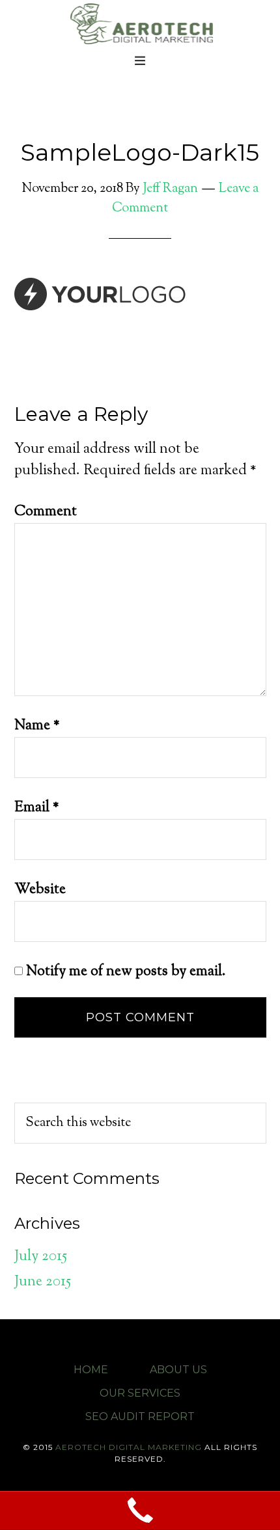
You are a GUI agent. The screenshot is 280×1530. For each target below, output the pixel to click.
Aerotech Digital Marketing (140, 23)
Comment (45, 512)
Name (37, 726)
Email (36, 808)
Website (40, 889)
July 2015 (40, 1256)
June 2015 (42, 1282)
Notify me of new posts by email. (126, 971)
